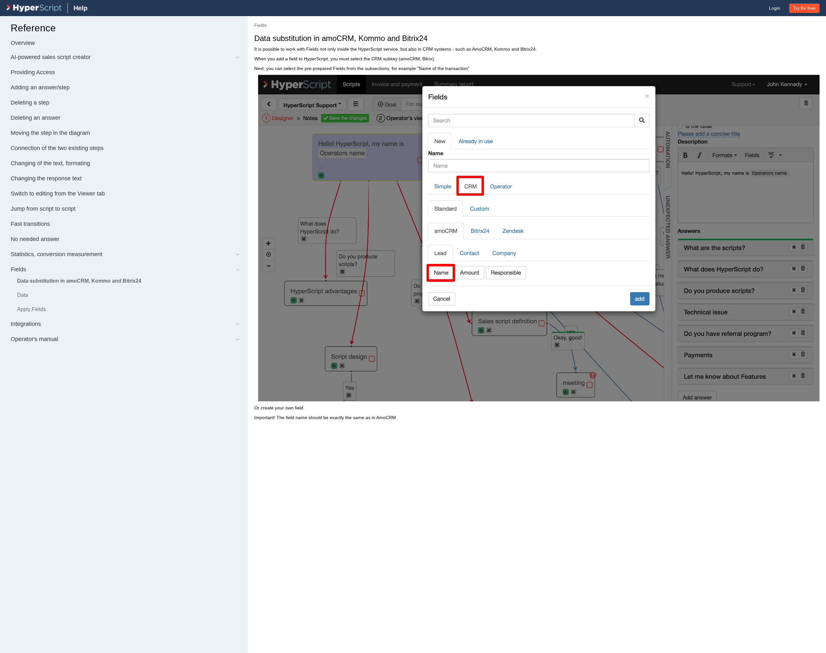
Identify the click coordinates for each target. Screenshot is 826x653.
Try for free (804, 8)
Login (774, 8)
